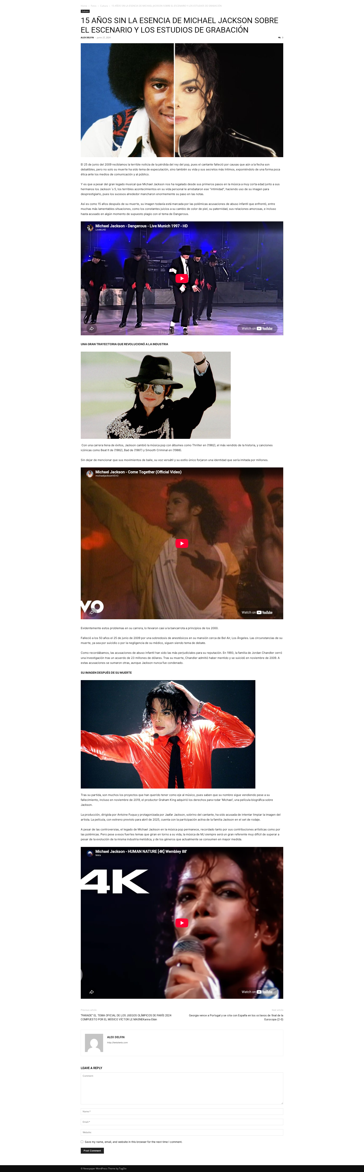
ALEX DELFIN (87, 37)
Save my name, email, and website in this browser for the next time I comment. (133, 1141)
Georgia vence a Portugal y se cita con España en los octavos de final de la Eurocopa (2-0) (236, 1017)
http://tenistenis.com (117, 1042)
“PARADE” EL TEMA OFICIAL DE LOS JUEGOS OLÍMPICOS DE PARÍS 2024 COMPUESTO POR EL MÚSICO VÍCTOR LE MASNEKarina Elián (126, 1017)
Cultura (104, 5)
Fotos (93, 5)
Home (84, 5)
